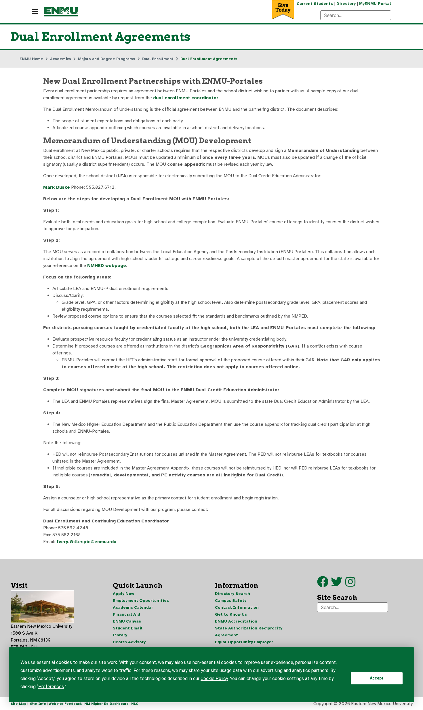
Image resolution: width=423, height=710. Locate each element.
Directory (346, 3)
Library (120, 635)
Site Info (38, 704)
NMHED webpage (106, 265)
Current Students (315, 3)
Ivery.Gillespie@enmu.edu (86, 542)
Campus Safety (230, 600)
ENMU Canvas (127, 621)
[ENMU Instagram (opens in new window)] (350, 584)
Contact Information (237, 607)
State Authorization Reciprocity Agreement (248, 632)
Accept (376, 678)
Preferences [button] (51, 686)
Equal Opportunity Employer (244, 642)
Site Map (18, 704)
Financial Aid (126, 614)
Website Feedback (65, 704)
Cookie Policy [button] (214, 678)
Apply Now (123, 593)
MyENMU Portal (375, 3)
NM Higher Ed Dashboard (106, 704)
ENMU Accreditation (236, 621)
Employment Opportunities (141, 600)
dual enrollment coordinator (185, 98)
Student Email (127, 628)
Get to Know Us (231, 614)
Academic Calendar (133, 607)
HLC (134, 704)
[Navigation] (35, 11)
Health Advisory (129, 642)
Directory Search (232, 593)
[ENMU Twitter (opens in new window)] (338, 584)
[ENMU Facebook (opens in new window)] (323, 584)
